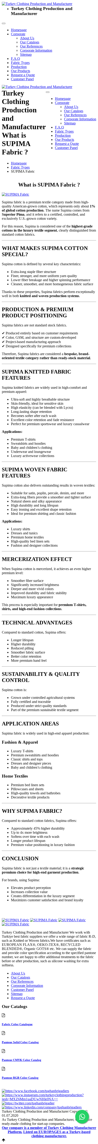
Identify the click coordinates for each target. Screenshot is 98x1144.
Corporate (18, 34)
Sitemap (26, 54)
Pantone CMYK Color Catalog (21, 1060)
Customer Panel (22, 79)
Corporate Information (36, 50)
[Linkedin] (42, 1107)
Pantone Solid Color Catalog (20, 1042)
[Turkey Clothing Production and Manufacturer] (37, 4)
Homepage (19, 30)
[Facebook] (35, 1091)
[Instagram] (49, 1099)
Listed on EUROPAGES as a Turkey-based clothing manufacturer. (56, 1134)
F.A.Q (15, 59)
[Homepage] (37, 87)
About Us (27, 38)
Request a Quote (23, 75)
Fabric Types (20, 63)
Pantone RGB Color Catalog (20, 1077)
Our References (31, 46)
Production (19, 67)
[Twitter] (28, 1103)
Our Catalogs (29, 42)
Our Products (20, 71)
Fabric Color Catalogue (17, 1024)
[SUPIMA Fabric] (15, 194)
